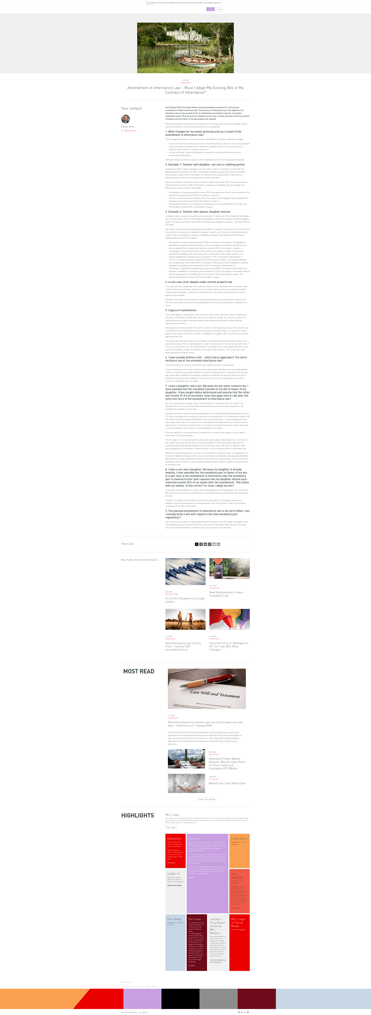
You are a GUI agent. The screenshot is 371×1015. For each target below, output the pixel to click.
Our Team (192, 965)
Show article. (171, 862)
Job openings (235, 908)
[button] (196, 544)
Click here (234, 842)
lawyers (197, 933)
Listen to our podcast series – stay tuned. (218, 961)
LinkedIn (242, 929)
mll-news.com (214, 779)
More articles (130, 130)
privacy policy (149, 4)
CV (122, 130)
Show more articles (207, 799)
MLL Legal (171, 827)
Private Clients (185, 82)
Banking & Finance (171, 594)
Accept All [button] (210, 9)
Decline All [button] (220, 9)
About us (191, 877)
